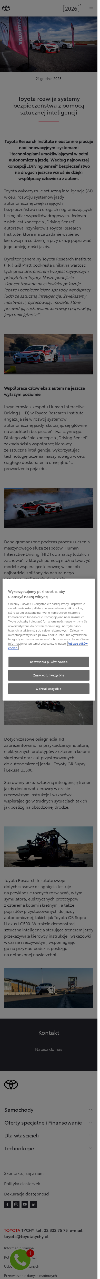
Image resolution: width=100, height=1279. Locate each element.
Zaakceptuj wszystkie (48, 675)
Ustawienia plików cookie (49, 662)
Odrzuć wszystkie (48, 688)
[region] (49, 640)
